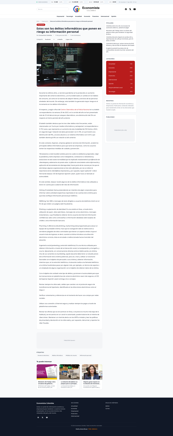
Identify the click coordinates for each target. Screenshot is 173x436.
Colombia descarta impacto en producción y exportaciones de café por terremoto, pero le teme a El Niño (119, 38)
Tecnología (69, 16)
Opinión (113, 16)
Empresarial (60, 16)
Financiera (95, 16)
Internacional (105, 16)
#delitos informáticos (57, 355)
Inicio (38, 21)
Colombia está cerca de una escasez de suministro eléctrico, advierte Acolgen (118, 27)
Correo (108, 408)
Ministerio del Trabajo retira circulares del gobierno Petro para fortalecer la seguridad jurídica (119, 32)
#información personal (85, 355)
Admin (107, 406)
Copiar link (69, 39)
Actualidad (78, 16)
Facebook (48, 39)
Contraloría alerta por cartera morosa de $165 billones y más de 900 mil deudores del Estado (120, 44)
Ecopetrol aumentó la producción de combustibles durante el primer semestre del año (120, 50)
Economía (87, 16)
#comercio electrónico (43, 355)
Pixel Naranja (92, 429)
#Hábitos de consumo (71, 355)
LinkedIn (60, 39)
